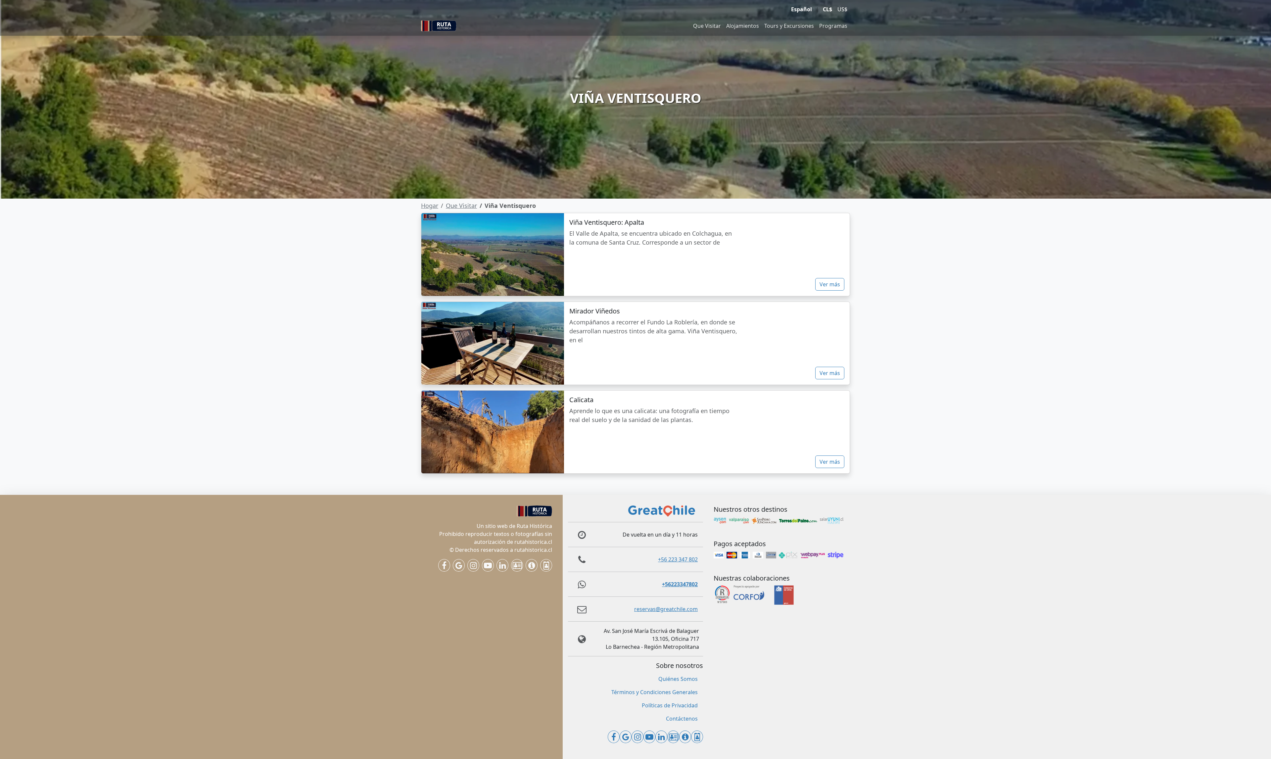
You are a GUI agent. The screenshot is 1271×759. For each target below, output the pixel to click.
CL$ (827, 9)
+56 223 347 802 (678, 559)
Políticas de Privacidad (670, 705)
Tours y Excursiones (789, 25)
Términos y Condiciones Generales (654, 692)
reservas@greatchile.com (666, 609)
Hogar (429, 206)
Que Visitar (707, 25)
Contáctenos (682, 718)
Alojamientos (742, 25)
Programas (833, 25)
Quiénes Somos (678, 679)
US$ (842, 9)
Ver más (830, 284)
